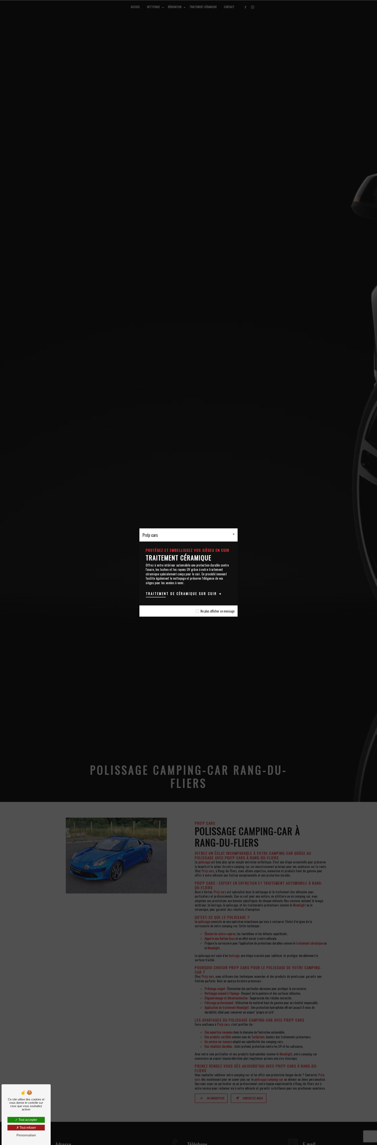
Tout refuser (27, 1127)
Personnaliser (26, 1135)
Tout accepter (27, 1119)
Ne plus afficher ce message (217, 611)
